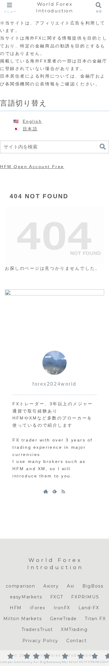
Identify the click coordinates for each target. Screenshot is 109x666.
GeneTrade (63, 618)
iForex (38, 607)
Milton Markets (22, 618)
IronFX (62, 607)
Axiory (51, 586)
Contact (76, 640)
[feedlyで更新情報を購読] (54, 491)
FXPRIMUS (85, 597)
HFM (16, 607)
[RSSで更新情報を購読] (63, 491)
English (32, 121)
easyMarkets (26, 597)
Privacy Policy (40, 640)
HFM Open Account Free (32, 166)
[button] (102, 146)
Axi (70, 586)
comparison (20, 586)
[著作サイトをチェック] (46, 491)
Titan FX (95, 618)
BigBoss (92, 586)
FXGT (56, 597)
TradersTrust (37, 629)
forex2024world (54, 384)
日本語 (30, 128)
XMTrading (74, 629)
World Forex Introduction (54, 7)
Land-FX (88, 607)
